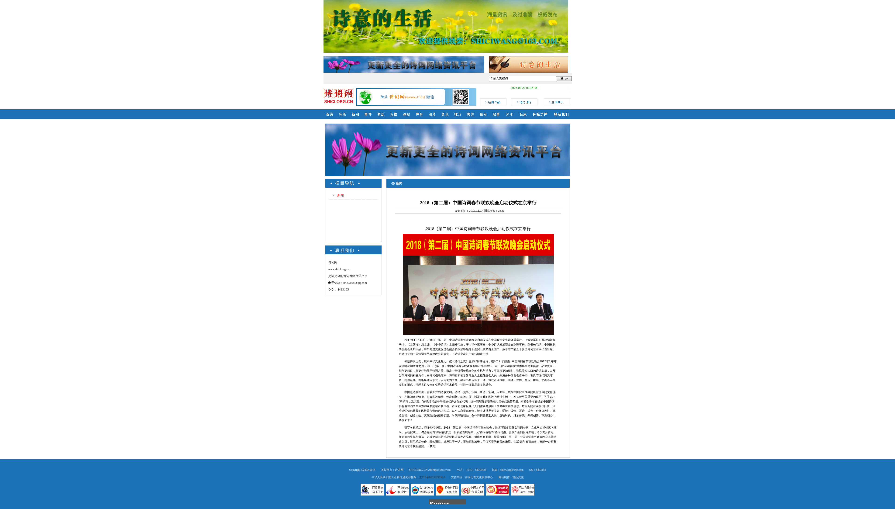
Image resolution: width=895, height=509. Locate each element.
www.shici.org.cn (339, 269)
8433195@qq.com (355, 282)
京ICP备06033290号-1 (432, 477)
